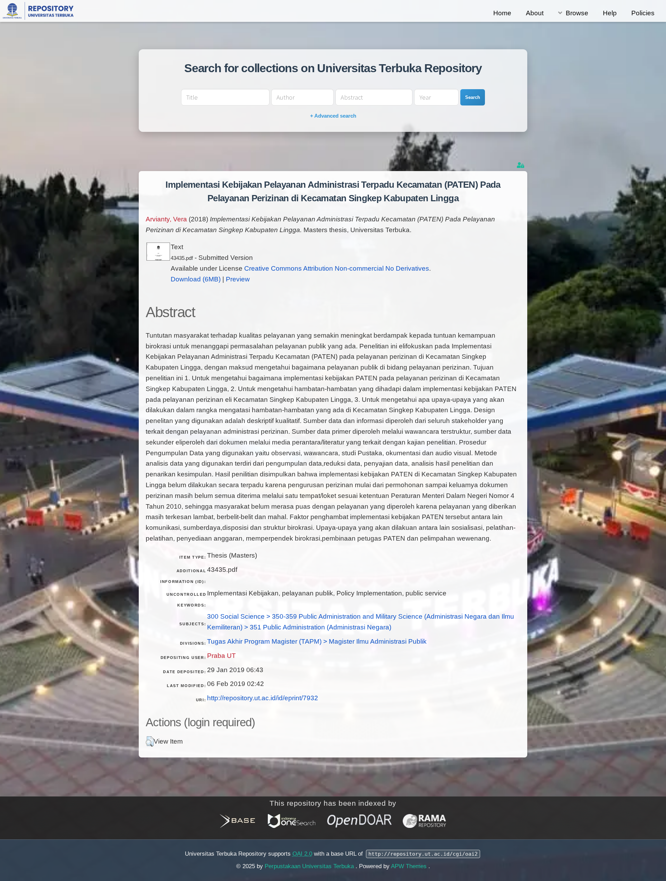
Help (610, 13)
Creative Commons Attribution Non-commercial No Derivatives (336, 268)
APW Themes (409, 866)
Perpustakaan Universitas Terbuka (310, 866)
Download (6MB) (196, 279)
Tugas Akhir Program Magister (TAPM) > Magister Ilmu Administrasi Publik (317, 641)
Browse (577, 13)
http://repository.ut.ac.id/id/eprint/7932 (262, 698)
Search (472, 97)
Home (502, 13)
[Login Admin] (521, 165)
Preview (238, 279)
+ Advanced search (333, 116)
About (535, 13)
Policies (643, 13)
